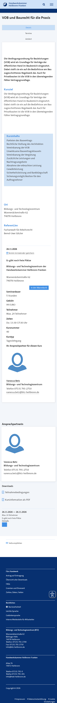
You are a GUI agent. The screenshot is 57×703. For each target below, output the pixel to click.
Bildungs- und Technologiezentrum (24, 384)
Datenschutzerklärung (37, 699)
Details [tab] (28, 27)
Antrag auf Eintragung (15, 575)
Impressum (20, 699)
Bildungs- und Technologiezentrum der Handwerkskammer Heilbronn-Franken (26, 268)
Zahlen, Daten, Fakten (14, 592)
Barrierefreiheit (14, 607)
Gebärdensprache (13, 615)
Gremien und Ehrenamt (15, 588)
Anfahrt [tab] (28, 39)
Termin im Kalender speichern (21, 253)
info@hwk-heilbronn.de (16, 676)
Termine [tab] (28, 33)
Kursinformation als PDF (17, 499)
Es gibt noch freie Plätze (18, 260)
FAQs (8, 584)
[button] (44, 4)
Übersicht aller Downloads (16, 579)
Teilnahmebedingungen (17, 492)
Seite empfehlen (15, 543)
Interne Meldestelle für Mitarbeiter (20, 619)
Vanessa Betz (13, 380)
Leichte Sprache (12, 611)
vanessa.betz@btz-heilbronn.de (22, 392)
